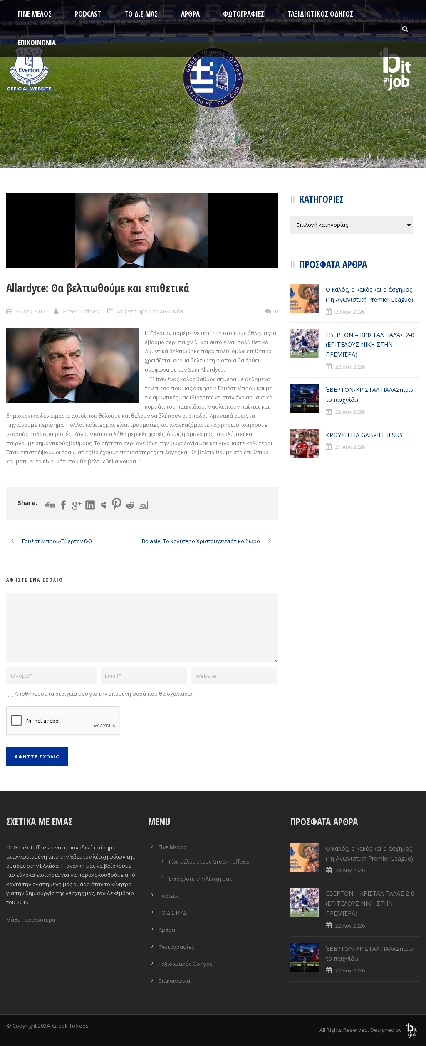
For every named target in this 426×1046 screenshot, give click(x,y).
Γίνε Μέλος (35, 14)
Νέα (178, 311)
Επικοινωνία (37, 42)
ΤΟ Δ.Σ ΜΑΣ (141, 14)
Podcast (88, 14)
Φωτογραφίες (243, 14)
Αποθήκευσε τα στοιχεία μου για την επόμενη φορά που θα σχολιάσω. (104, 693)
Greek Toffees (80, 311)
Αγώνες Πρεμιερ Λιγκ (144, 311)
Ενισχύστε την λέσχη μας (200, 878)
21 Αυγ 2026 (350, 446)
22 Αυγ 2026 (350, 366)
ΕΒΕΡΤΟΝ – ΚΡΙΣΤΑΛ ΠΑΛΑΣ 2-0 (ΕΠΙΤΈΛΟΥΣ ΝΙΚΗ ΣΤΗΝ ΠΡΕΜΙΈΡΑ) (370, 345)
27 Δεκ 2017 (30, 311)
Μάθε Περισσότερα (30, 919)
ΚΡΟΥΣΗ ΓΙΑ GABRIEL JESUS (364, 435)
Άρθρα (190, 14)
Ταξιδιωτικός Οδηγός (320, 14)
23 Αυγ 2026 (350, 311)
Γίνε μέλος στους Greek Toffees (209, 861)
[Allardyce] (142, 230)
